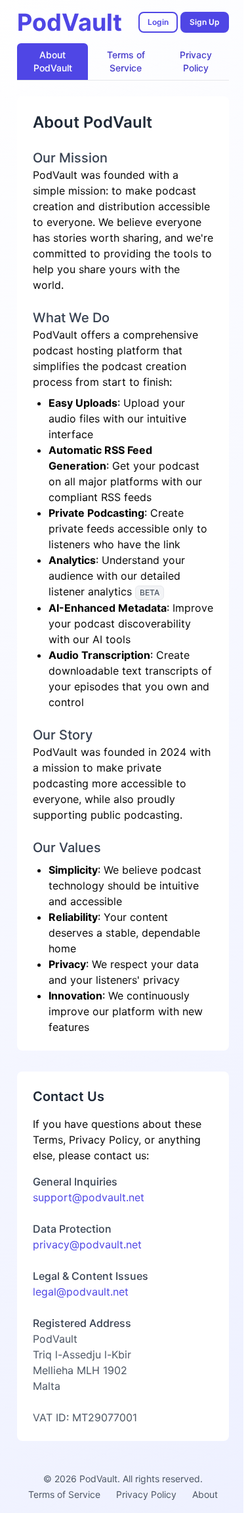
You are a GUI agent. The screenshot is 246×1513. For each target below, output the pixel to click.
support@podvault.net (88, 1197)
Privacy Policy (146, 1494)
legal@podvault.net (81, 1291)
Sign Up (205, 22)
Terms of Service (64, 1494)
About (205, 1494)
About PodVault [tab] (52, 61)
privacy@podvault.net (87, 1244)
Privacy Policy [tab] (196, 61)
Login (158, 22)
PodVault (69, 22)
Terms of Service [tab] (126, 61)
